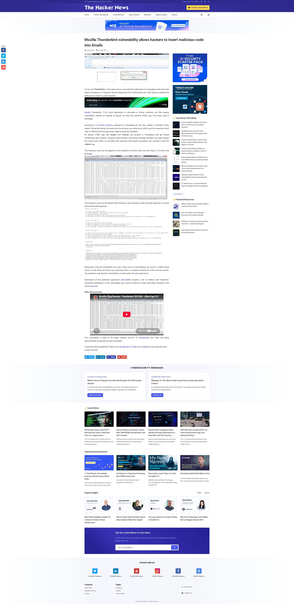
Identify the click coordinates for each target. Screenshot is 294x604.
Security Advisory (105, 125)
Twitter (134, 347)
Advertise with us (90, 591)
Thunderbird (144, 338)
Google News (125, 347)
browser (94, 286)
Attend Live (157, 395)
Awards (174, 15)
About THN (88, 588)
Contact (87, 593)
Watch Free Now (95, 395)
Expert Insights (161, 15)
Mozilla (87, 112)
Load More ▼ (178, 194)
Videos (199, 493)
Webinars (147, 15)
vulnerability (126, 280)
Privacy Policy (120, 593)
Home (87, 15)
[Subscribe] (174, 547)
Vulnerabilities (118, 15)
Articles (206, 493)
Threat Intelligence (101, 15)
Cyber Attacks (134, 15)
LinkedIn (144, 347)
